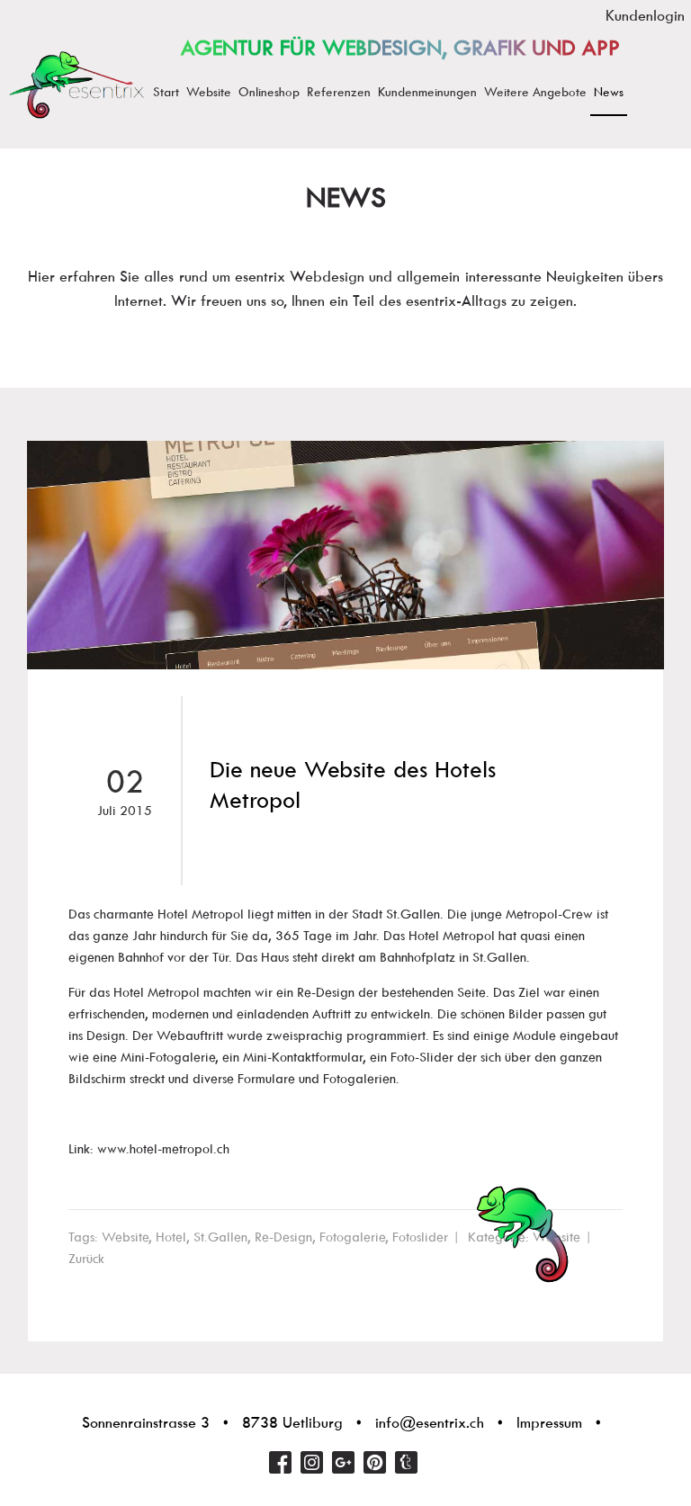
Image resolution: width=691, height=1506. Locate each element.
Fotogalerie (352, 1237)
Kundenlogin (645, 15)
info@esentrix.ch (429, 1422)
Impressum (549, 1422)
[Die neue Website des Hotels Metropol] (345, 555)
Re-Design (283, 1237)
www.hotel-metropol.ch (163, 1149)
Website (125, 1237)
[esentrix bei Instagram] (312, 1462)
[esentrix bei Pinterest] (374, 1462)
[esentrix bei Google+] (343, 1462)
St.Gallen (220, 1237)
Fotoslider (420, 1237)
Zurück (86, 1259)
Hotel (171, 1237)
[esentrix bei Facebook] (280, 1462)
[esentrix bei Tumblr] (406, 1462)
